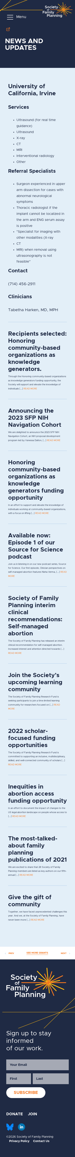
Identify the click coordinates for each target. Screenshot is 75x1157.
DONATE (14, 1114)
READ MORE (30, 389)
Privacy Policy (19, 1141)
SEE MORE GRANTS (37, 953)
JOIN (32, 1114)
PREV (11, 953)
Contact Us (41, 1141)
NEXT (64, 953)
